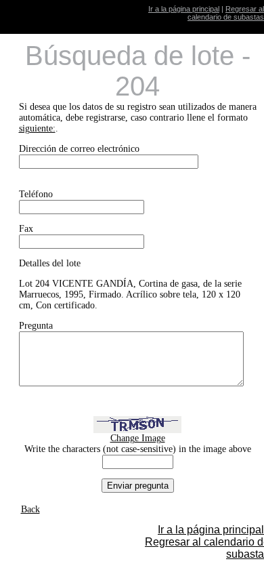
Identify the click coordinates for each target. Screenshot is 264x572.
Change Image (137, 438)
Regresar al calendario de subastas (226, 13)
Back (30, 509)
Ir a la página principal (183, 9)
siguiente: (37, 128)
